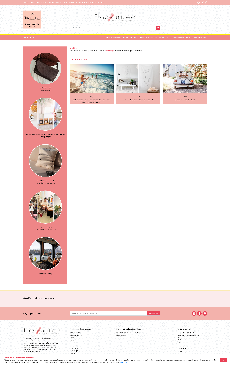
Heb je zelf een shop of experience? (128, 332)
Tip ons (72, 353)
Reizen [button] (188, 37)
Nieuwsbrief (87, 2)
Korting (32, 37)
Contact (180, 351)
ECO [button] (151, 37)
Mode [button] (108, 37)
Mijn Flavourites (99, 2)
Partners (78, 2)
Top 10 (71, 2)
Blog (57, 2)
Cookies (180, 340)
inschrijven (153, 313)
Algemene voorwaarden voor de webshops (188, 336)
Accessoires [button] (116, 37)
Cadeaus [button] (162, 37)
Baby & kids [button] (134, 37)
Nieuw (26, 37)
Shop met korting (76, 335)
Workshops (74, 351)
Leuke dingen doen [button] (199, 37)
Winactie (64, 2)
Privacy (180, 342)
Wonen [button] (125, 37)
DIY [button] (156, 37)
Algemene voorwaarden (186, 332)
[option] (45, 68)
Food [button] (169, 37)
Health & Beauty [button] (178, 37)
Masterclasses (121, 335)
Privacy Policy (124, 362)
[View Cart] (223, 360)
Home (26, 2)
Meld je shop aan (48, 2)
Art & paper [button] (143, 37)
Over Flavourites (35, 2)
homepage (110, 51)
